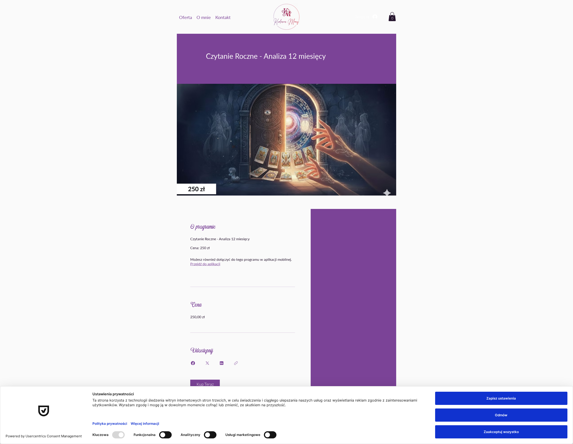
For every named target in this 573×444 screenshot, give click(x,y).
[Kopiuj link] (236, 363)
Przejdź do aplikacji (205, 264)
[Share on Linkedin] (221, 363)
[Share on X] (207, 363)
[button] (185, 16)
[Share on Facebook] (193, 363)
